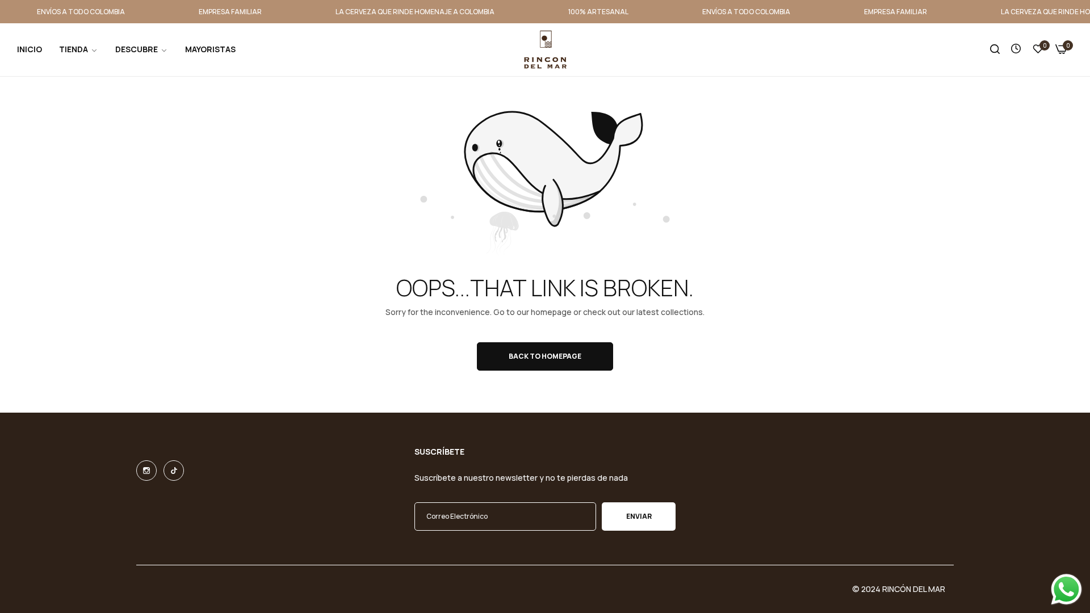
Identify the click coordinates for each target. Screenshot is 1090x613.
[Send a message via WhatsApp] (1066, 589)
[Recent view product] (1016, 49)
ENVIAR (639, 516)
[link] (79, 49)
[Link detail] (146, 470)
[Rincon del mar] (545, 49)
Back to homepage (545, 356)
